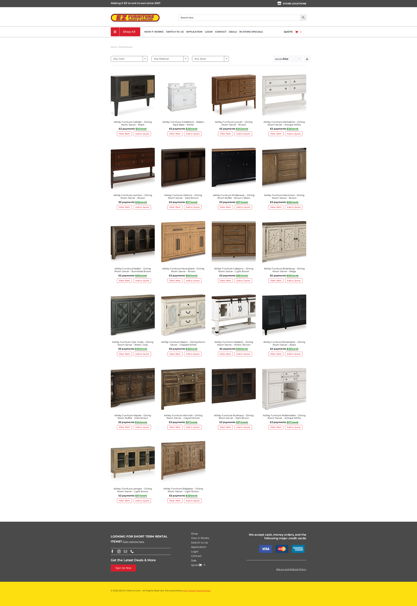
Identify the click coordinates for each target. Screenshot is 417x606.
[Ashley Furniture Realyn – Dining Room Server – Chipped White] (183, 295)
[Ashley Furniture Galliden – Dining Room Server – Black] (133, 75)
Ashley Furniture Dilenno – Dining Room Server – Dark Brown (183, 196)
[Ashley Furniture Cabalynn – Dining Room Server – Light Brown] (234, 222)
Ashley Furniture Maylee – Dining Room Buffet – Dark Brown (132, 417)
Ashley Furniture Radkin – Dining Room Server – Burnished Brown (133, 270)
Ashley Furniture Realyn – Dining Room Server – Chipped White (183, 343)
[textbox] (129, 58)
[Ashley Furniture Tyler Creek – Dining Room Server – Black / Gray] (133, 295)
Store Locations (294, 3)
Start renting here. (133, 541)
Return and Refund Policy (291, 569)
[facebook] (112, 551)
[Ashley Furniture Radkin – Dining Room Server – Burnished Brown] (133, 222)
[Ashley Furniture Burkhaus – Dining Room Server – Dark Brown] (234, 368)
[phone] (132, 551)
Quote (288, 31)
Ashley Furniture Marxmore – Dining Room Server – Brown (284, 196)
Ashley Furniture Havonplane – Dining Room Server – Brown (183, 270)
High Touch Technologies (196, 590)
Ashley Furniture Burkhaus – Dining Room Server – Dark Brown (234, 417)
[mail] (125, 551)
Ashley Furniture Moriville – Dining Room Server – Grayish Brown (183, 417)
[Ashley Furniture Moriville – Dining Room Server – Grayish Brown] (183, 368)
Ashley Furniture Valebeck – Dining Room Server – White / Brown (233, 343)
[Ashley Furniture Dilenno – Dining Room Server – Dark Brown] (183, 148)
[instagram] (119, 551)
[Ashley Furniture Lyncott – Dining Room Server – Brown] (234, 75)
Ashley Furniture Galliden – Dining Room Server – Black (133, 123)
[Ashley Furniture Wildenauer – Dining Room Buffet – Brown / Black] (234, 148)
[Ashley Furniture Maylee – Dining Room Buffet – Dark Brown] (133, 368)
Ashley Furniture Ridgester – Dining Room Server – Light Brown (183, 490)
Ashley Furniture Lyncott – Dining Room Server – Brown (233, 123)
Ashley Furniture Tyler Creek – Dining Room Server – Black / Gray (132, 343)
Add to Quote (142, 133)
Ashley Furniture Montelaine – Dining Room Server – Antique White (284, 123)
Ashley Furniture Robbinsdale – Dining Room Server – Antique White (284, 417)
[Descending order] (307, 59)
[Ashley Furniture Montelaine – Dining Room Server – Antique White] (284, 75)
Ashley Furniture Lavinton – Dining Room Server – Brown (133, 196)
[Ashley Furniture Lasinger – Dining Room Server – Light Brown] (133, 442)
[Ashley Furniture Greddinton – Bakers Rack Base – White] (183, 75)
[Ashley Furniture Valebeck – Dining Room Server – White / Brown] (234, 295)
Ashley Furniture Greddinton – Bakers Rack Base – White (183, 123)
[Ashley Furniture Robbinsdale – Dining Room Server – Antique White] (284, 368)
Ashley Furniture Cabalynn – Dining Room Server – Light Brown (233, 270)
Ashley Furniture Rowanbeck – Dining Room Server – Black (284, 343)
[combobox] (129, 59)
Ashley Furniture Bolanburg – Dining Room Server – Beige (284, 270)
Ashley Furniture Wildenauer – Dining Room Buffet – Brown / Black (234, 196)
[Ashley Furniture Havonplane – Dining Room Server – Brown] (183, 222)
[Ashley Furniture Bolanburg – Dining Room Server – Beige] (284, 222)
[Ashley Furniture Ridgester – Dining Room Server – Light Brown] (183, 442)
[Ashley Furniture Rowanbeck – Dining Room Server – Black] (284, 295)
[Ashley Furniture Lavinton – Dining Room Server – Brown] (133, 148)
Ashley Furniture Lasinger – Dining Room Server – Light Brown (133, 490)
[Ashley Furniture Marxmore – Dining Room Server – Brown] (284, 148)
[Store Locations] (279, 3)
